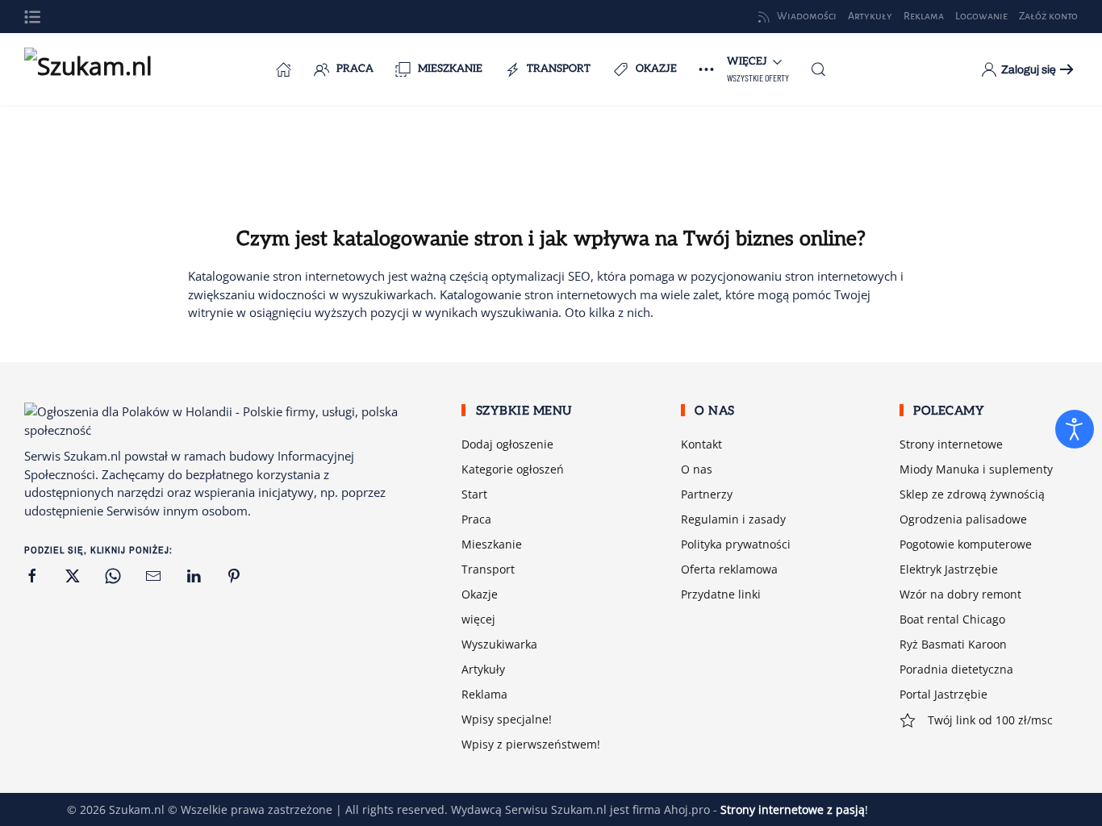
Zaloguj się (1028, 70)
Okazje (656, 68)
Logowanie (981, 16)
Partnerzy (707, 494)
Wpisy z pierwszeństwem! (530, 744)
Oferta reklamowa (729, 569)
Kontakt (701, 444)
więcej (478, 619)
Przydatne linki (721, 594)
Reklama (484, 694)
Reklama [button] (924, 16)
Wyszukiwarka (499, 644)
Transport (559, 68)
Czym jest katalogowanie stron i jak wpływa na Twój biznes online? (551, 239)
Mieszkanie (450, 68)
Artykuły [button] (870, 16)
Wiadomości (807, 16)
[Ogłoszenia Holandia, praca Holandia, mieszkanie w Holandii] (284, 69)
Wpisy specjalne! (506, 719)
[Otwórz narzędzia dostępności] (1074, 429)
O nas (696, 469)
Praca (355, 68)
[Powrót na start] (105, 69)
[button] (32, 17)
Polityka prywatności (736, 544)
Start (474, 494)
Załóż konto (1048, 16)
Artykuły (483, 669)
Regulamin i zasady (733, 519)
